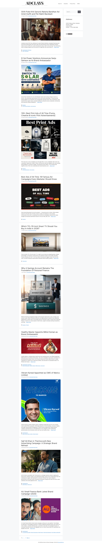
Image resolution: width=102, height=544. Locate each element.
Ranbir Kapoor (40, 532)
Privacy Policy (72, 3)
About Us (60, 3)
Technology (24, 261)
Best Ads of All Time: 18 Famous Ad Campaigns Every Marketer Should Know (39, 178)
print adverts (32, 169)
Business (29, 50)
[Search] (79, 12)
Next (28, 537)
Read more (56, 47)
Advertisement (25, 50)
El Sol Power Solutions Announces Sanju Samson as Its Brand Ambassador (38, 59)
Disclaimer (66, 3)
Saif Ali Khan (24, 484)
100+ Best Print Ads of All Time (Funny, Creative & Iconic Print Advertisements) (38, 114)
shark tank (43, 365)
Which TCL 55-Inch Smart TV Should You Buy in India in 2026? (39, 227)
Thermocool (29, 484)
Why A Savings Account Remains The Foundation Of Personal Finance (37, 269)
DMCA (78, 3)
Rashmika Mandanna (47, 532)
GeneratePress (61, 542)
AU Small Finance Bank (26, 532)
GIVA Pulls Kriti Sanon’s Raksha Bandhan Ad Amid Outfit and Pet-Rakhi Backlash (40, 13)
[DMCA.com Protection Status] (69, 34)
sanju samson (33, 106)
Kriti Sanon (26, 51)
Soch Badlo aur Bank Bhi (56, 532)
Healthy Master (32, 365)
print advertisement (25, 169)
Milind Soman (38, 365)
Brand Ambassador (25, 365)
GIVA (23, 51)
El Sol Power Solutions (26, 106)
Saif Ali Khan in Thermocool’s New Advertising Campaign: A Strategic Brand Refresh (39, 443)
